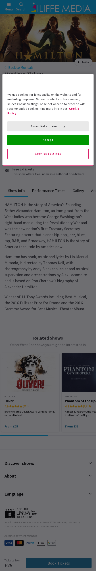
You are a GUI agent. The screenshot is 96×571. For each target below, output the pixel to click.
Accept (48, 140)
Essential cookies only (48, 126)
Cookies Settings (48, 154)
